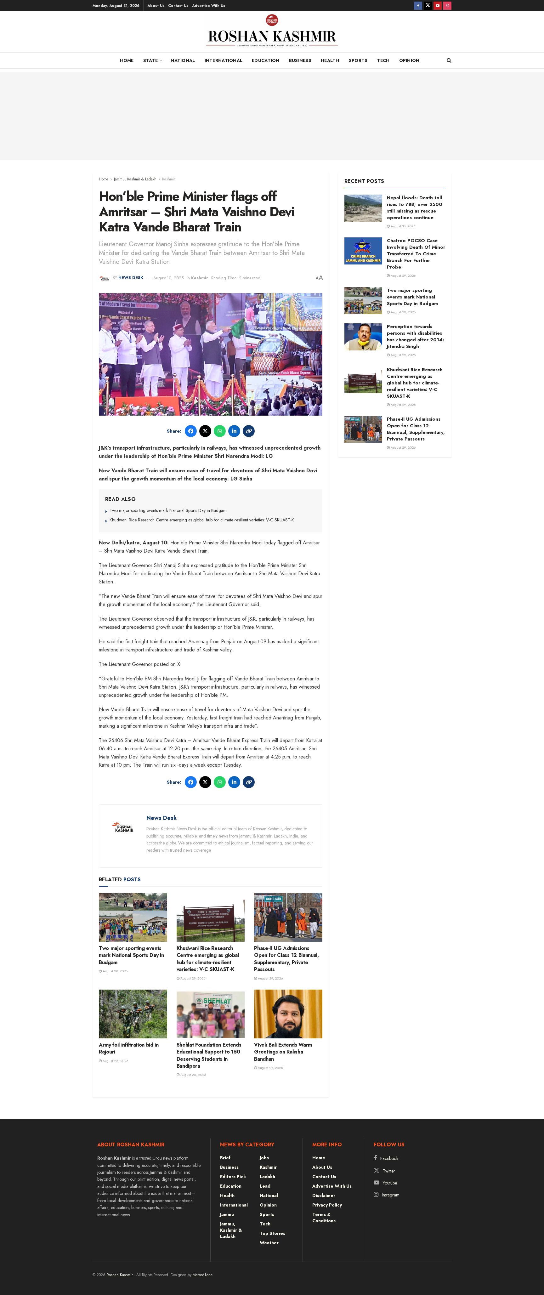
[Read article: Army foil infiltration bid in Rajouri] (133, 1014)
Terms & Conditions (324, 1217)
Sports (358, 60)
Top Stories (272, 1233)
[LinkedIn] (234, 431)
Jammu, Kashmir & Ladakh (135, 179)
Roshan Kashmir (120, 1275)
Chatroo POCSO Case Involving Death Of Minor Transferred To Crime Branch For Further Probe (416, 253)
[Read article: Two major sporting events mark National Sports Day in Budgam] (133, 917)
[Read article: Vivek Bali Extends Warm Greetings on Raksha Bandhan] (288, 1014)
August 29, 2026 (115, 971)
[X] (205, 431)
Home (127, 60)
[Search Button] (449, 60)
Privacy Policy (327, 1205)
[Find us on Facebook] (418, 5)
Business (300, 60)
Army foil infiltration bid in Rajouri (129, 1048)
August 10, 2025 (168, 278)
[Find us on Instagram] (447, 5)
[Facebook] (191, 431)
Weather (269, 1243)
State (150, 60)
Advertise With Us (208, 6)
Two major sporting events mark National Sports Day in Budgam (168, 510)
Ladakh (267, 1176)
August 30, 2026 (403, 226)
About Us (155, 6)
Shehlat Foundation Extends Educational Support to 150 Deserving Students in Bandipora (209, 1055)
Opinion (409, 60)
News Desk (130, 278)
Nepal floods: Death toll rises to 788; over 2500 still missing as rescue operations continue (414, 207)
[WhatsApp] (220, 431)
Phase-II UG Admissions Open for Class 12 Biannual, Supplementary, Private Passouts (286, 959)
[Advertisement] (272, 116)
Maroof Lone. (203, 1275)
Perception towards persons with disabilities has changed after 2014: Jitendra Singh (415, 336)
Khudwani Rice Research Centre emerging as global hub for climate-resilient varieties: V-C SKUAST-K (202, 520)
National (183, 60)
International (224, 60)
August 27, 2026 (270, 1067)
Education (266, 60)
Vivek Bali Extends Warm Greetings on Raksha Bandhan (283, 1052)
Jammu (227, 1214)
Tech (383, 60)
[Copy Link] (249, 431)
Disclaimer (323, 1195)
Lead (265, 1186)
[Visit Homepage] (272, 33)
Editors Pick (233, 1176)
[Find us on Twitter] (428, 5)
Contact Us (178, 6)
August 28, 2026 (115, 1060)
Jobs (264, 1158)
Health (330, 60)
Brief (225, 1158)
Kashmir (168, 179)
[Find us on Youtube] (438, 5)
